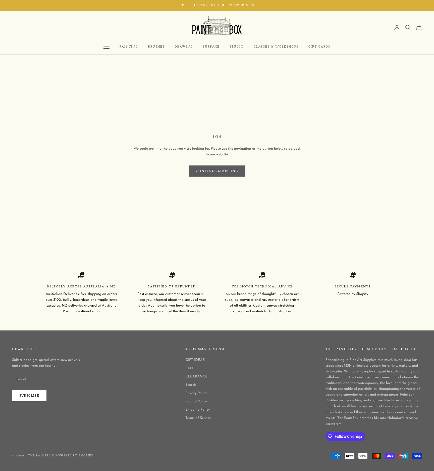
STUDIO (237, 46)
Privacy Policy (196, 393)
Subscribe (29, 395)
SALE (189, 368)
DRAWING (184, 46)
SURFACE (211, 46)
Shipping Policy (197, 410)
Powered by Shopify (75, 455)
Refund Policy (196, 401)
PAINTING (129, 46)
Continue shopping (217, 171)
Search (190, 385)
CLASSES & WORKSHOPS (276, 46)
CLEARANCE (196, 376)
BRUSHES (156, 46)
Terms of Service (198, 418)
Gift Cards (319, 46)
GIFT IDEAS (195, 360)
